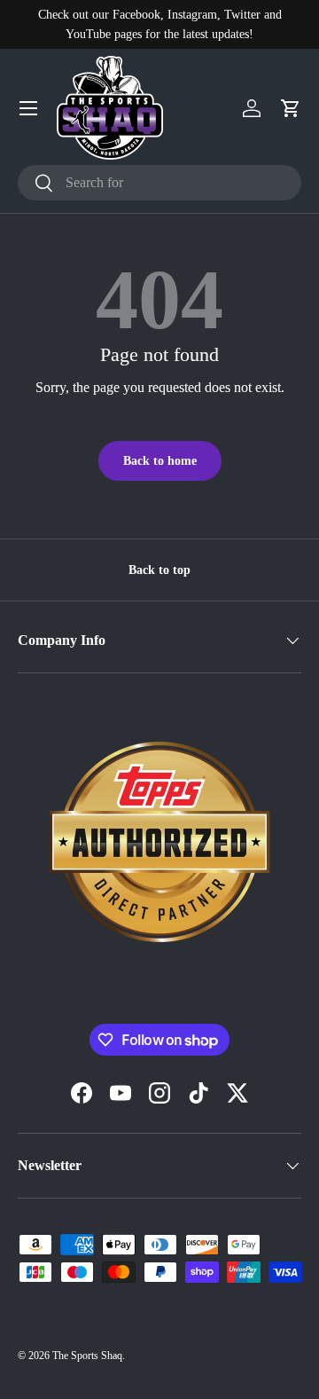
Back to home (160, 460)
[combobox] (159, 182)
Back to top (159, 569)
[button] (290, 108)
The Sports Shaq (87, 1355)
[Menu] (28, 108)
